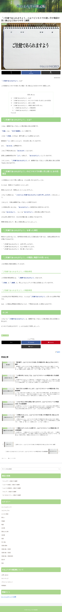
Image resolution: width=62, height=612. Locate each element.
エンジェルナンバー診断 (8, 597)
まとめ (14, 112)
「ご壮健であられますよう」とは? (21, 98)
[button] (50, 72)
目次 (28, 94)
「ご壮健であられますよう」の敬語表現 (25, 110)
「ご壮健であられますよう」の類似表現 (25, 108)
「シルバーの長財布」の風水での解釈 (11, 488)
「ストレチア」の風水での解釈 (9, 481)
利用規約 (4, 585)
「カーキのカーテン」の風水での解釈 (11, 495)
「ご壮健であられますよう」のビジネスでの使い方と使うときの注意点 (31, 100)
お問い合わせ (5, 575)
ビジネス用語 (5, 335)
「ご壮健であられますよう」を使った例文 (23, 103)
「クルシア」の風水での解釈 (9, 491)
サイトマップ (5, 578)
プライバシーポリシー (7, 582)
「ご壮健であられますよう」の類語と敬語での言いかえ (27, 105)
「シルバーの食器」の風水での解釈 (11, 484)
